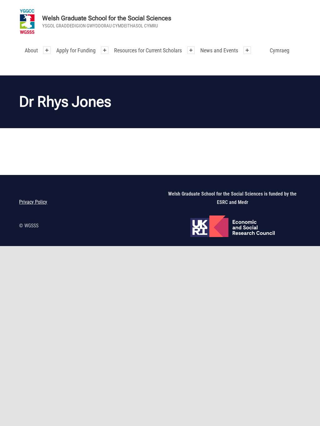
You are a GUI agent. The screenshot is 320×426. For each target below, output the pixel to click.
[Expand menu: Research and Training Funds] (191, 50)
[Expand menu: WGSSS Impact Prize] (247, 50)
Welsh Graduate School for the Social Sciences (106, 18)
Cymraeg (279, 50)
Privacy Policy (33, 202)
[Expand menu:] (47, 50)
